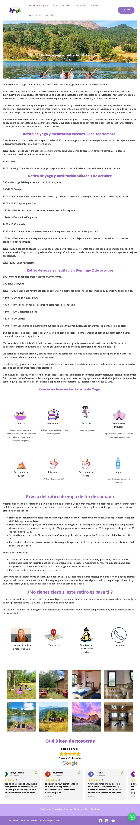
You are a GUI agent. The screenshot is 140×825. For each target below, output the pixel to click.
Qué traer (95, 809)
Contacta (95, 5)
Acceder (50, 15)
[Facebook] (100, 820)
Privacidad (57, 809)
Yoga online (35, 15)
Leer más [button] (13, 796)
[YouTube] (113, 820)
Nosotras (80, 5)
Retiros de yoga (37, 5)
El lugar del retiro (62, 5)
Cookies (68, 809)
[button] (135, 785)
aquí (39, 346)
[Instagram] (106, 820)
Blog (86, 809)
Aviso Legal (45, 809)
